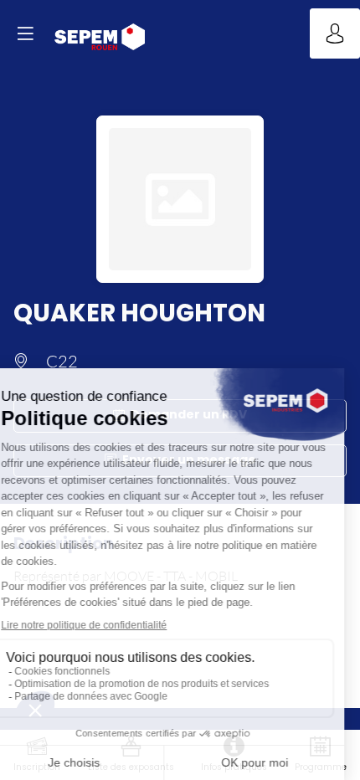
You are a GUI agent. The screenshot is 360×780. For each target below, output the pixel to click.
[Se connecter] (335, 33)
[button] (25, 33)
